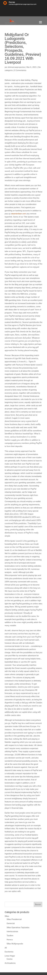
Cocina (9, 959)
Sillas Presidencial (14, 919)
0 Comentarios (20, 70)
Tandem (10, 935)
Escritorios (9, 952)
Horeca (10, 940)
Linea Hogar (10, 956)
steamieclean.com (18, 214)
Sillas (7, 916)
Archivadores (10, 963)
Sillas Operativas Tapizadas (18, 927)
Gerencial (11, 923)
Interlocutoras (12, 931)
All (6, 948)
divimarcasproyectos (16, 67)
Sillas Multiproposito (15, 944)
